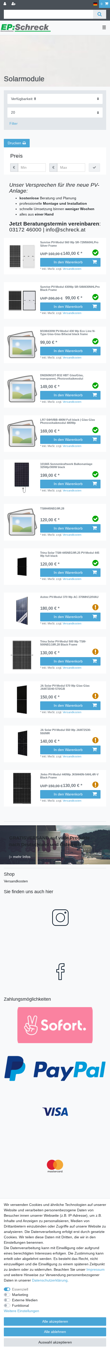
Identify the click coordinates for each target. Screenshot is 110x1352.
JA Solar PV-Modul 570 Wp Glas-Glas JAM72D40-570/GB (65, 687)
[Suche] (99, 14)
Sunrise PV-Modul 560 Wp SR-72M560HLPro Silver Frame (69, 244)
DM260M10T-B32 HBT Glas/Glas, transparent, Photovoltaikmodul (61, 377)
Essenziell (20, 1289)
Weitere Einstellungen (21, 1311)
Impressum (95, 1269)
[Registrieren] (14, 4)
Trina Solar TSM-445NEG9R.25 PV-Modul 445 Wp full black (69, 554)
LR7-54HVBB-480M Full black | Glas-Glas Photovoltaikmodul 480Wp (67, 421)
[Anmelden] (5, 4)
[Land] (95, 4)
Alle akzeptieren (55, 1321)
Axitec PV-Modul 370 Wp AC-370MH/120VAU (69, 596)
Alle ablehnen (55, 1332)
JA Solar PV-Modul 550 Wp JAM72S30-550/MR (65, 731)
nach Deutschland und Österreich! (46, 844)
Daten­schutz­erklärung (50, 1280)
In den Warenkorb (68, 262)
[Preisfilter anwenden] (94, 167)
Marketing (20, 1295)
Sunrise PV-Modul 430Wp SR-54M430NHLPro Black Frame (70, 288)
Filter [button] (13, 123)
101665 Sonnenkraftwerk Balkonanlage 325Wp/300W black (66, 465)
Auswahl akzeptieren (55, 1342)
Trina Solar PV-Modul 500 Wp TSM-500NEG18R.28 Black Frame (63, 643)
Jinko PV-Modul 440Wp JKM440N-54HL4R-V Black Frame (69, 776)
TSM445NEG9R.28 (52, 508)
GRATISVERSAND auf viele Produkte (49, 837)
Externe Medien (25, 1300)
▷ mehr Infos (19, 857)
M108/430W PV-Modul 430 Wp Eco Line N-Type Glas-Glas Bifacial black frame (67, 332)
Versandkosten (72, 268)
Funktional (20, 1305)
